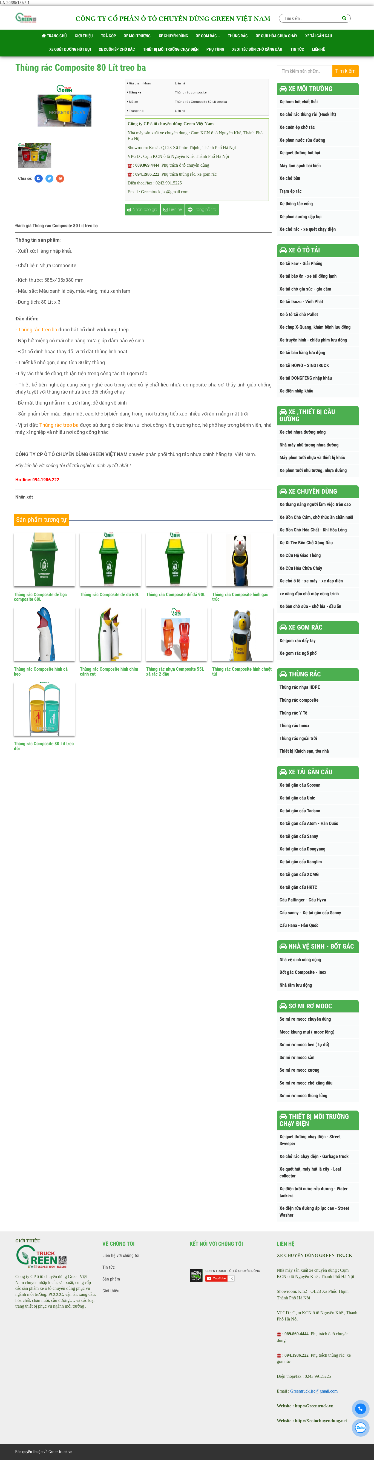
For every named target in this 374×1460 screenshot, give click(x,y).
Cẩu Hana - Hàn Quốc (299, 925)
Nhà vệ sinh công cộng (300, 959)
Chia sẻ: (25, 178)
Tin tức (108, 1267)
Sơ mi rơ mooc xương (300, 1070)
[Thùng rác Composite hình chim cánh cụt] (110, 634)
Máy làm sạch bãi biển (300, 165)
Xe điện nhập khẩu (296, 391)
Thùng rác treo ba (37, 329)
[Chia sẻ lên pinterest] (60, 179)
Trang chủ (56, 35)
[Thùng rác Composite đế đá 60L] (110, 559)
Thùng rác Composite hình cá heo (41, 671)
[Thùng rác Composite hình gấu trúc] (242, 559)
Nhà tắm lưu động (296, 985)
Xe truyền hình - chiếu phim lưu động (313, 340)
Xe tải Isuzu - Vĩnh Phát (301, 301)
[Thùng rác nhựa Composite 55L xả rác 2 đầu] (176, 634)
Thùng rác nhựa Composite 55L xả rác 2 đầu (175, 671)
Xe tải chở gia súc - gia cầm (305, 289)
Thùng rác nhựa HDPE (300, 687)
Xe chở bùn (290, 178)
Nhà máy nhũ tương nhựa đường (309, 445)
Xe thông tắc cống (296, 203)
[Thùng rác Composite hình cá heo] (44, 634)
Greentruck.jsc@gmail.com (314, 1391)
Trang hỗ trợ (204, 209)
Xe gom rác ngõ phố (298, 653)
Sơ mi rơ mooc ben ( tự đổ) (304, 1044)
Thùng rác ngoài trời (298, 738)
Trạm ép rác (291, 191)
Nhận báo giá (144, 209)
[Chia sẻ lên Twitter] (49, 179)
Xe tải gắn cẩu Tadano (300, 810)
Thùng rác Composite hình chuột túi (242, 671)
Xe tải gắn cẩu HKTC (298, 887)
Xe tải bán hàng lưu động (302, 352)
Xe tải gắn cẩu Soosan (300, 785)
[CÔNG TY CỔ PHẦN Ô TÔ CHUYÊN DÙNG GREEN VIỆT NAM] (26, 18)
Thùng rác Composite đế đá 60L (109, 594)
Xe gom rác (207, 35)
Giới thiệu (110, 1290)
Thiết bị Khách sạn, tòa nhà (304, 751)
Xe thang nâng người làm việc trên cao (315, 504)
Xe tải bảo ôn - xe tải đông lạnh (308, 276)
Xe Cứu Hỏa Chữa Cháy (301, 568)
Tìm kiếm (345, 71)
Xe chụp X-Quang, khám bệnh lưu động (315, 327)
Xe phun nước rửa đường (302, 140)
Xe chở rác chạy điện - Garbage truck (314, 1156)
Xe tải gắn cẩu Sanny (299, 836)
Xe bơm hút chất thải (299, 101)
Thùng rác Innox (294, 725)
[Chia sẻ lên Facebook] (38, 179)
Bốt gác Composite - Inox (303, 972)
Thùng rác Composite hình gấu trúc (240, 597)
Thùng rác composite (299, 700)
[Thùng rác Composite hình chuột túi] (242, 634)
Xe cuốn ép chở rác (297, 127)
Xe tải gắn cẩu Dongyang (303, 849)
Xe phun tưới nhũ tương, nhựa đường (313, 470)
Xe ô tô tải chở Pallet (299, 314)
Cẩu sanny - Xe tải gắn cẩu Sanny (310, 912)
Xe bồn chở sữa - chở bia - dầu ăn (310, 606)
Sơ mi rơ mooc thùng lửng (303, 1095)
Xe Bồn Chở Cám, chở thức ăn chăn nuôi (316, 517)
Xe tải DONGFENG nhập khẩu (306, 378)
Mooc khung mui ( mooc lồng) (307, 1032)
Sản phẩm (111, 1279)
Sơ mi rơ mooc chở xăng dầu (306, 1083)
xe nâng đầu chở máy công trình (309, 593)
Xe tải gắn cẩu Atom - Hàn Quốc (309, 823)
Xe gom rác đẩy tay (298, 640)
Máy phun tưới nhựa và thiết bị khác (312, 457)
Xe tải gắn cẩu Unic (297, 798)
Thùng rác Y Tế (293, 713)
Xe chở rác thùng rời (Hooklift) (308, 114)
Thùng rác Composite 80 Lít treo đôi (44, 746)
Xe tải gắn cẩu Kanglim (301, 861)
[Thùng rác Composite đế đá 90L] (176, 559)
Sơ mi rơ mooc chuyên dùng (305, 1019)
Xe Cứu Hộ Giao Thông (300, 555)
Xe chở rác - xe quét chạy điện (308, 229)
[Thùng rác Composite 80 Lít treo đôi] (44, 709)
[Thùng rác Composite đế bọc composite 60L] (44, 559)
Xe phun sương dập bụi (300, 216)
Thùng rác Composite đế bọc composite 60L (40, 597)
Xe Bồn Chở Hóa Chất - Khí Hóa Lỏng (313, 530)
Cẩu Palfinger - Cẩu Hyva (303, 900)
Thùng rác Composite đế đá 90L (175, 594)
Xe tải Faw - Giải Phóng (301, 263)
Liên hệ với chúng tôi (120, 1255)
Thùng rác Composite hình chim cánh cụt (109, 671)
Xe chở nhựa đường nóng (303, 432)
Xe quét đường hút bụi (300, 152)
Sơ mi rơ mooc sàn (297, 1057)
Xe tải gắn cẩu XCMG (299, 874)
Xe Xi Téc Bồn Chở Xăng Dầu (306, 542)
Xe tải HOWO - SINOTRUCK (304, 365)
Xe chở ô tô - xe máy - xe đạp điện (311, 581)
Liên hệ (175, 209)
